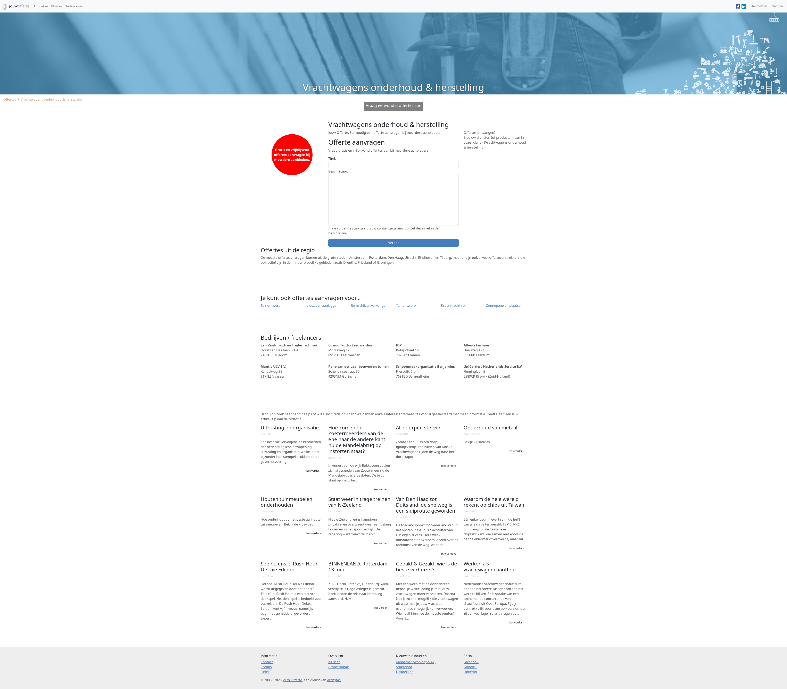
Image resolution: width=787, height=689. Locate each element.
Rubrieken (41, 6)
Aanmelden (759, 6)
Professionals (74, 6)
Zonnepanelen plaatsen (504, 305)
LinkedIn (470, 672)
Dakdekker (404, 672)
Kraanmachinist (453, 305)
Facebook (471, 662)
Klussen (56, 6)
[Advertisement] (495, 178)
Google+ (470, 667)
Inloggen (776, 6)
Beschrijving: (338, 171)
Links (265, 672)
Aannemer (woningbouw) (416, 662)
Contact (267, 662)
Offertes (9, 99)
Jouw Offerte (292, 680)
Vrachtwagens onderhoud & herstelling (51, 99)
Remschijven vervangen (369, 305)
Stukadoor (404, 667)
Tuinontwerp (271, 305)
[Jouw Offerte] (738, 6)
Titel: (332, 158)
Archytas (334, 680)
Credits (266, 667)
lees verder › (313, 470)
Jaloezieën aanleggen (322, 305)
